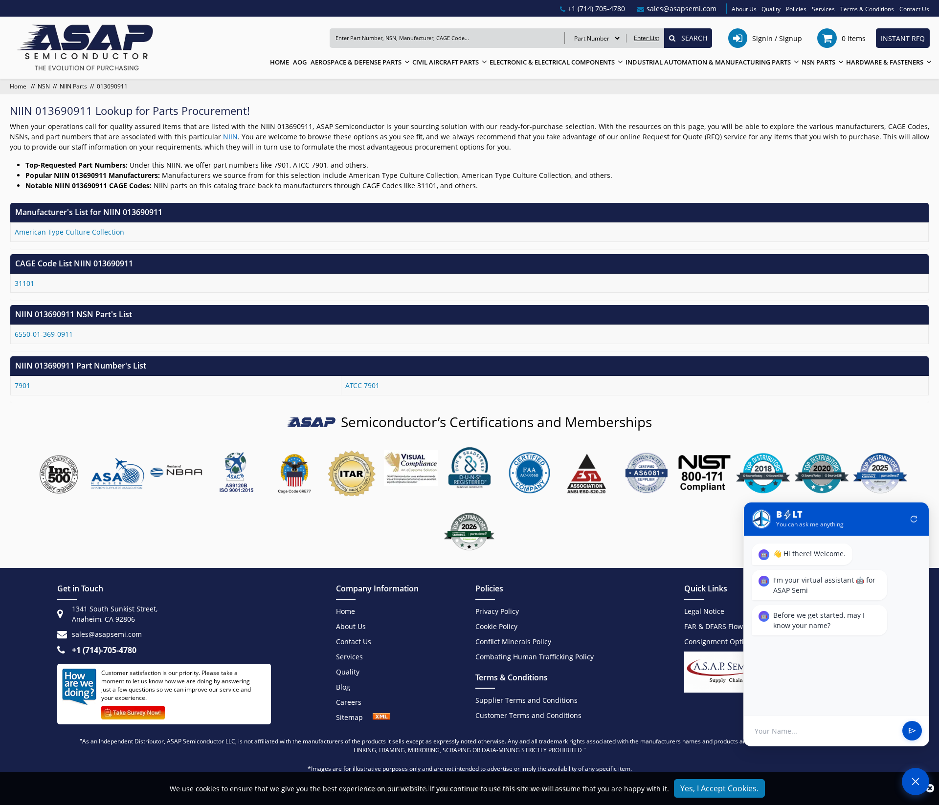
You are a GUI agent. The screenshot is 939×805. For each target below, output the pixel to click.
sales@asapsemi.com (107, 634)
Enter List (646, 38)
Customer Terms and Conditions (528, 715)
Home (19, 86)
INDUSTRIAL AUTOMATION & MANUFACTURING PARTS (708, 62)
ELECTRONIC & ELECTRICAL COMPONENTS (552, 62)
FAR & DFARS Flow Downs (725, 626)
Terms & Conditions (867, 9)
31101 (24, 283)
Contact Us (914, 9)
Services (823, 9)
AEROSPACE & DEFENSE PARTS (356, 62)
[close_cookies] (930, 788)
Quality (771, 9)
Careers (348, 702)
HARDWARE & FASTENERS (884, 62)
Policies (796, 9)
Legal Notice (704, 611)
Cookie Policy (496, 626)
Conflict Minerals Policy (513, 641)
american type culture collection (69, 232)
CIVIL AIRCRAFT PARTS (445, 62)
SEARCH (691, 38)
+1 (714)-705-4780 (104, 650)
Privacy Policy (497, 611)
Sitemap (354, 717)
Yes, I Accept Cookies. (719, 788)
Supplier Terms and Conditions (526, 700)
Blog (343, 687)
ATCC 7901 (362, 385)
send (912, 731)
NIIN (230, 136)
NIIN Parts (73, 86)
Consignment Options (720, 641)
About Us (744, 9)
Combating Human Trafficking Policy (534, 656)
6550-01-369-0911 (44, 334)
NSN (44, 86)
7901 (22, 385)
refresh (914, 519)
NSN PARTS (818, 62)
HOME (279, 62)
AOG (300, 62)
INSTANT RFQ (903, 38)
